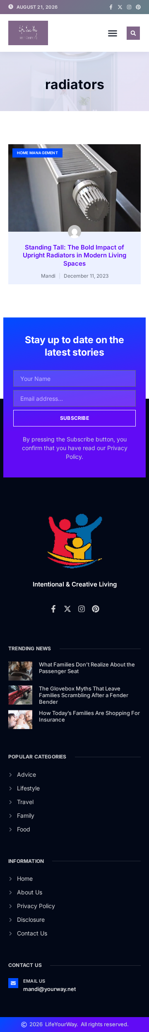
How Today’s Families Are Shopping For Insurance (89, 716)
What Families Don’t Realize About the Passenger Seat (87, 667)
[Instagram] (129, 7)
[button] (112, 33)
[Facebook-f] (110, 7)
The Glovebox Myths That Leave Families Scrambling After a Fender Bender (83, 695)
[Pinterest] (138, 7)
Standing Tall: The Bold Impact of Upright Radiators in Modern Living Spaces (74, 255)
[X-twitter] (120, 7)
